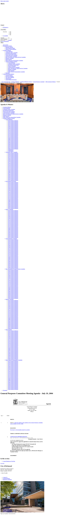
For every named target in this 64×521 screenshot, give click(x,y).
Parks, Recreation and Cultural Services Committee (16, 57)
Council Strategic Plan (7, 510)
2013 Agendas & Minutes (13, 134)
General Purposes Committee (11, 56)
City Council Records (6, 81)
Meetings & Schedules (7, 45)
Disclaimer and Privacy (7, 511)
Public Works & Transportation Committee (16, 71)
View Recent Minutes (10, 77)
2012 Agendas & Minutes (13, 135)
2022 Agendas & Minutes (13, 124)
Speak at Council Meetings (11, 49)
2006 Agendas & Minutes (13, 142)
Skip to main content (4, 1)
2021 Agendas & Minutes (13, 125)
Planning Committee (10, 58)
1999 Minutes (10, 149)
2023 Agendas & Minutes (13, 122)
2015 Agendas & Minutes (13, 131)
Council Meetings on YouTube (9, 461)
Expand (2, 25)
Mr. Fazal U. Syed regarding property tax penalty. (20, 429)
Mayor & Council (6, 509)
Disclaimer (8, 72)
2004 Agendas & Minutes (51, 81)
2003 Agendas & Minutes (13, 145)
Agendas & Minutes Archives (11, 61)
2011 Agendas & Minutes (13, 136)
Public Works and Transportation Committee (14, 60)
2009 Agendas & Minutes (13, 138)
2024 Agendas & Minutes (13, 121)
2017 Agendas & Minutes (13, 129)
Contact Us (5, 477)
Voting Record (8, 78)
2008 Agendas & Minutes (13, 139)
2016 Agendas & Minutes (13, 130)
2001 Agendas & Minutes (13, 147)
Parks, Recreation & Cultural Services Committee (18, 68)
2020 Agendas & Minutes (13, 126)
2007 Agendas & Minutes (13, 140)
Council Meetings (9, 51)
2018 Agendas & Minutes (13, 128)
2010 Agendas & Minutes (13, 137)
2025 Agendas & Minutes (13, 120)
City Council (5, 44)
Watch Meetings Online (10, 48)
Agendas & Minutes (7, 50)
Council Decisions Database (8, 74)
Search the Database (10, 76)
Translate (10, 40)
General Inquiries (6, 478)
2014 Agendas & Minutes (13, 133)
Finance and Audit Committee (11, 54)
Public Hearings (9, 59)
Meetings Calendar (9, 47)
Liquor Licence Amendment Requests (18, 436)
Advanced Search (9, 75)
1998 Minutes (10, 151)
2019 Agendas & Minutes (13, 127)
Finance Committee (12, 66)
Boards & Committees (7, 479)
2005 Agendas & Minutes (13, 143)
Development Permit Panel (11, 53)
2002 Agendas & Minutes (13, 146)
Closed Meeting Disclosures (11, 79)
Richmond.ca (5, 27)
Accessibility (3, 29)
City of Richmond (7, 507)
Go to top (2, 463)
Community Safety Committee (12, 52)
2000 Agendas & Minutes (13, 148)
